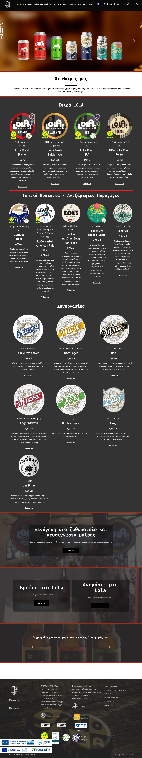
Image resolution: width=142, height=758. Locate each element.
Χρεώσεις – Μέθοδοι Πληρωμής (84, 689)
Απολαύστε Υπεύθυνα (110, 686)
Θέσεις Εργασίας (109, 705)
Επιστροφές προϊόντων (81, 699)
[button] (71, 550)
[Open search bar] (95, 4)
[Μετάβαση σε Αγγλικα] (98, 4)
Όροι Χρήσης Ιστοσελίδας (112, 697)
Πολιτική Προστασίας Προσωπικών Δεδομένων (115, 692)
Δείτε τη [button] (22, 186)
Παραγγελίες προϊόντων (81, 686)
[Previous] (4, 41)
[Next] (138, 41)
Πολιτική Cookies (109, 701)
